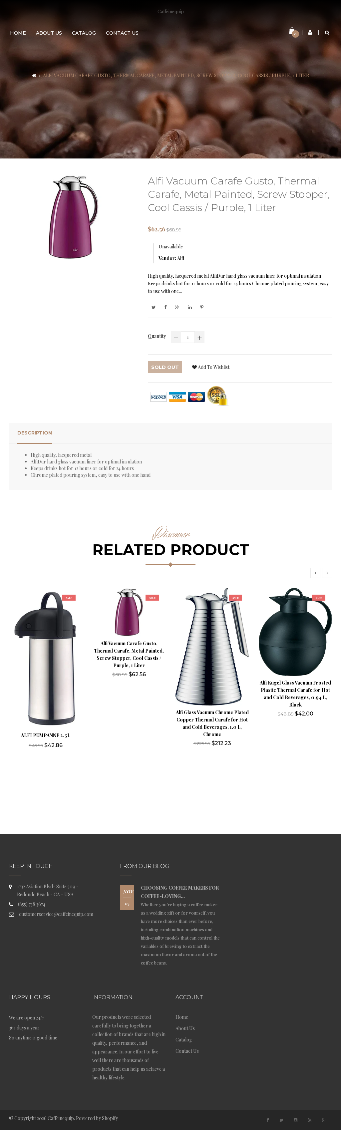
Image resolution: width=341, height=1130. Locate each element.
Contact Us (187, 1051)
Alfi (180, 258)
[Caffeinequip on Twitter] (281, 1120)
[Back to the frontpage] (34, 75)
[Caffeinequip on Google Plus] (324, 1120)
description (34, 433)
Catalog (183, 1039)
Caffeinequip (171, 11)
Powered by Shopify (97, 1118)
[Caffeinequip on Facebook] (267, 1120)
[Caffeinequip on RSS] (310, 1120)
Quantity (157, 336)
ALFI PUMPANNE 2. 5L (45, 735)
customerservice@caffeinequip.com (56, 914)
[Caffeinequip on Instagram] (296, 1120)
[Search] (327, 32)
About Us (185, 1028)
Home (181, 1017)
